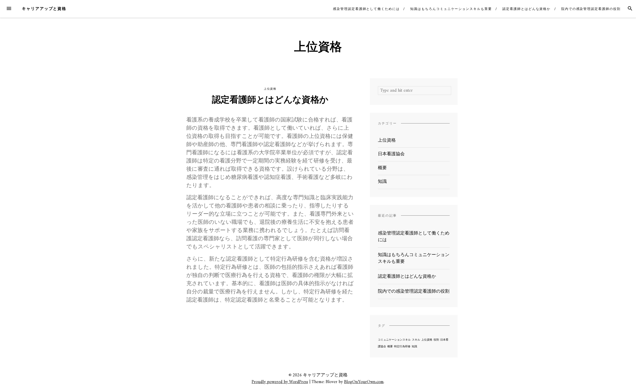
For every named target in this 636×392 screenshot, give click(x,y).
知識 (382, 182)
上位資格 (270, 88)
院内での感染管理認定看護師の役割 (591, 9)
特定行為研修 (402, 346)
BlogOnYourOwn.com (364, 382)
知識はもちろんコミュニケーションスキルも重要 (451, 9)
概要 (382, 168)
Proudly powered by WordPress (280, 382)
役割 (436, 340)
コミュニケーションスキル (394, 340)
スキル (416, 340)
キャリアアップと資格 (44, 8)
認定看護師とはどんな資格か (526, 9)
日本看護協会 (391, 154)
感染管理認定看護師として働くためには (366, 9)
